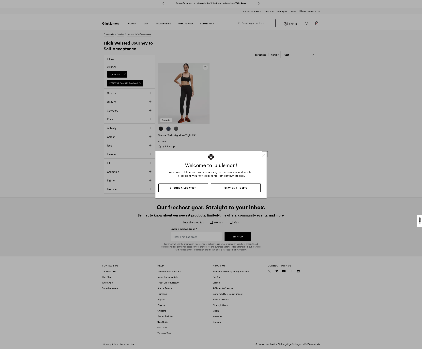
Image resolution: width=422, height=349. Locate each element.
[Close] (265, 154)
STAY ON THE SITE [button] (236, 187)
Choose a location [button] (183, 187)
